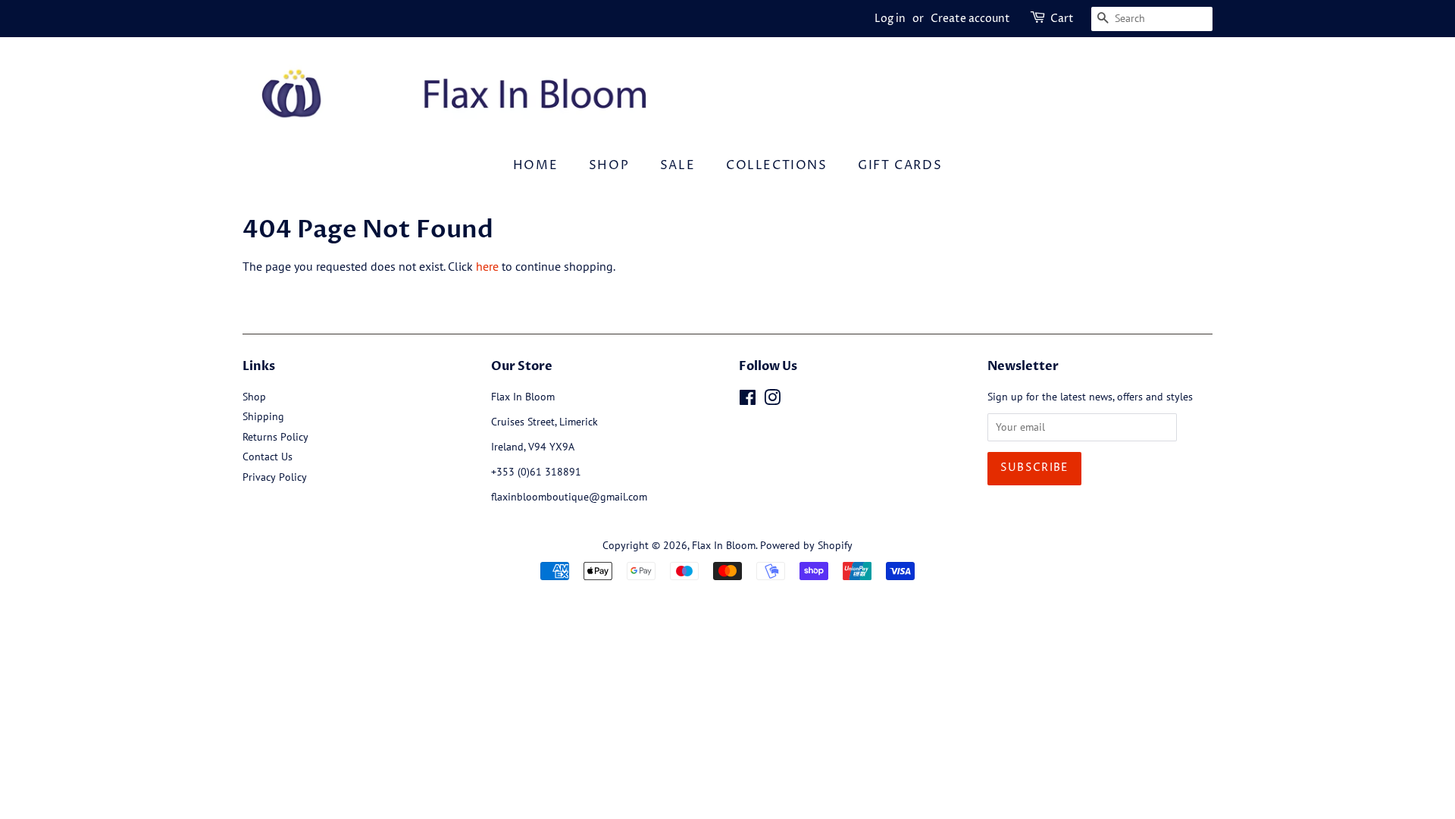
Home (535, 165)
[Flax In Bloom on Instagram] (772, 400)
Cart (1062, 18)
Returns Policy (275, 437)
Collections (777, 165)
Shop (609, 165)
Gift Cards (900, 165)
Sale (677, 165)
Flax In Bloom (724, 545)
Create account (970, 18)
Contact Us (267, 456)
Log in (890, 18)
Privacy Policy (274, 477)
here (487, 266)
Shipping (263, 416)
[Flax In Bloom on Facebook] (747, 400)
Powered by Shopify (806, 545)
